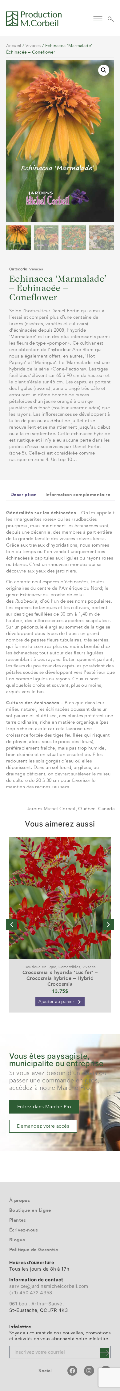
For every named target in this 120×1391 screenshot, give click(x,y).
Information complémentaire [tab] (78, 494)
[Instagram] (89, 1371)
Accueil (13, 46)
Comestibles (69, 966)
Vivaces (33, 46)
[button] (98, 18)
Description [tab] (23, 494)
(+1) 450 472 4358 (30, 1293)
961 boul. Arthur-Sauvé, (36, 1304)
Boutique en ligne (41, 966)
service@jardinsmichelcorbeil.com (48, 1286)
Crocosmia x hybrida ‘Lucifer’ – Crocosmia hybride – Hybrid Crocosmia (60, 978)
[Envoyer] (104, 1353)
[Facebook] (72, 1371)
